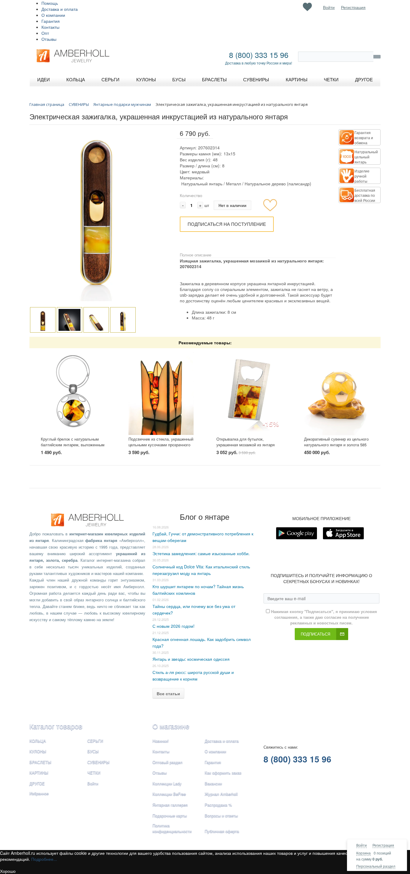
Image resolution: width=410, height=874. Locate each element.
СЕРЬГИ (95, 741)
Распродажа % (218, 804)
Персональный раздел (375, 866)
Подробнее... (44, 859)
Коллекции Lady (167, 783)
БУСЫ (93, 751)
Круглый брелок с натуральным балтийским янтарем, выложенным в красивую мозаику (72, 444)
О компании (53, 15)
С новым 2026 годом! (173, 626)
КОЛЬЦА (37, 741)
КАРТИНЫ (38, 772)
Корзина (363, 852)
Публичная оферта (222, 831)
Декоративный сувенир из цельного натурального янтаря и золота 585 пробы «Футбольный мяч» (336, 444)
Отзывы (48, 39)
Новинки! (160, 741)
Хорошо (8, 871)
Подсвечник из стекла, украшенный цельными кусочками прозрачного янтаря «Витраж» (160, 444)
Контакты (50, 27)
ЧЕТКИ (93, 772)
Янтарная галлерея (170, 804)
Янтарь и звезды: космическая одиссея (191, 659)
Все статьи (168, 693)
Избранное (39, 793)
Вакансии (213, 783)
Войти (361, 845)
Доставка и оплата (59, 9)
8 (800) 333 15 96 (258, 54)
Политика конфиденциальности (171, 828)
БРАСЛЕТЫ (40, 762)
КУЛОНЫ (37, 751)
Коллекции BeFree (169, 794)
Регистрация (383, 845)
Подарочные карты (169, 815)
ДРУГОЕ (37, 783)
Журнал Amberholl (221, 794)
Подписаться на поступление (227, 224)
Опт (45, 33)
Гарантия (50, 21)
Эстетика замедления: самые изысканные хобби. (201, 553)
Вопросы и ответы (221, 815)
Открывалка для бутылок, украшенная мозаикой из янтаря (245, 441)
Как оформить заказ (223, 772)
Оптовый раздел (167, 762)
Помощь (49, 3)
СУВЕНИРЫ (98, 762)
